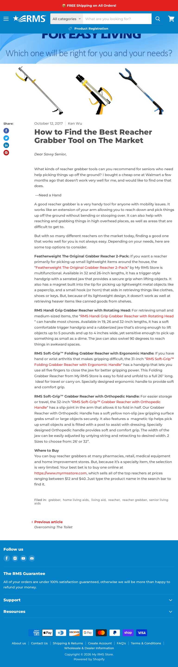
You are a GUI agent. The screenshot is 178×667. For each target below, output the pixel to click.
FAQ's (121, 643)
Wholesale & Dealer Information (89, 648)
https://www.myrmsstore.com (60, 473)
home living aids (76, 500)
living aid (98, 500)
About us (19, 643)
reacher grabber (134, 500)
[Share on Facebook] (6, 130)
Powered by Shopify (89, 659)
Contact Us (39, 643)
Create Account (100, 643)
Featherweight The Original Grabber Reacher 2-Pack (81, 267)
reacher (114, 500)
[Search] (158, 18)
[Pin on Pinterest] (6, 152)
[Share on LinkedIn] (6, 145)
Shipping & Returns (68, 643)
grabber (54, 500)
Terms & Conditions (146, 643)
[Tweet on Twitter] (6, 138)
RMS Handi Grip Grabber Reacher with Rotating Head (127, 316)
